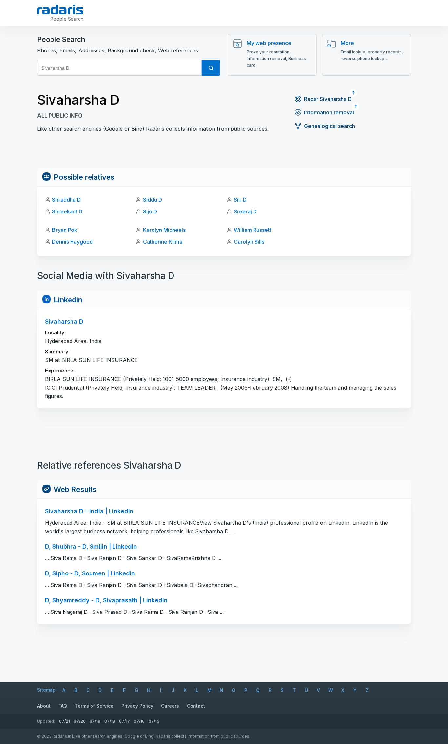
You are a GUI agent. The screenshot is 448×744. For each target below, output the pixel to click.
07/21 (64, 721)
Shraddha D (66, 199)
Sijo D (150, 211)
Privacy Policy (137, 706)
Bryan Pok (64, 230)
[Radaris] (60, 9)
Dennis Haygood (72, 241)
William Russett (252, 230)
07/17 (124, 721)
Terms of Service (94, 706)
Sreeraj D (245, 211)
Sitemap (46, 690)
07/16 (139, 721)
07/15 (154, 721)
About (44, 706)
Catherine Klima (162, 241)
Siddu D (152, 199)
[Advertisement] (224, 153)
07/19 (95, 721)
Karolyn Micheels (164, 230)
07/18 (109, 721)
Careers (170, 706)
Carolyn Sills (249, 241)
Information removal (329, 112)
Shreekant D (67, 211)
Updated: (46, 721)
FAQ (62, 706)
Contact (196, 706)
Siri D (240, 199)
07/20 (80, 721)
